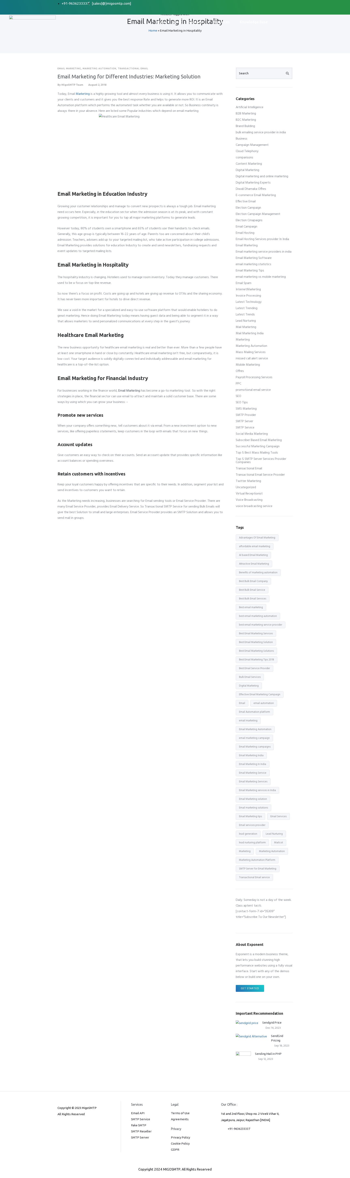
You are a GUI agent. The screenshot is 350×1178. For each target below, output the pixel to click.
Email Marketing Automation (255, 729)
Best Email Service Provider (254, 668)
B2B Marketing (246, 113)
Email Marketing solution (253, 799)
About (177, 22)
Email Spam (243, 283)
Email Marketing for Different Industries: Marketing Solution (129, 76)
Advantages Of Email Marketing (257, 538)
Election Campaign (248, 207)
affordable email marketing (254, 546)
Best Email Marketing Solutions (256, 651)
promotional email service (253, 390)
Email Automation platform (254, 712)
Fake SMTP (138, 1125)
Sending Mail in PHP (268, 1053)
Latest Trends (245, 314)
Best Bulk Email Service (252, 590)
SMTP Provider (246, 415)
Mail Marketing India (250, 333)
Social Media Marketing (252, 434)
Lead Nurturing (246, 321)
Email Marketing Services (253, 782)
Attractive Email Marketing (254, 564)
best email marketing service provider (260, 625)
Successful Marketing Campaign (258, 446)
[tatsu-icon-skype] (79, 1125)
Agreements (180, 1119)
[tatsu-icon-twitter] (85, 1125)
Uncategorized (246, 487)
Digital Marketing (247, 170)
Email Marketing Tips (250, 270)
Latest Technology (248, 302)
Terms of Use (180, 1113)
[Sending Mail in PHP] (243, 1059)
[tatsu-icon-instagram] (66, 1125)
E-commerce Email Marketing (256, 195)
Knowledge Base (254, 22)
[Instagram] (284, 4)
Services (195, 22)
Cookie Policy (180, 1143)
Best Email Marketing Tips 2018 (256, 660)
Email (242, 703)
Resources (221, 22)
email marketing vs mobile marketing (261, 277)
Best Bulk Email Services (252, 599)
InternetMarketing (248, 289)
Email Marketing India (251, 755)
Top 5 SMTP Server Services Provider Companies (261, 460)
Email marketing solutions (253, 808)
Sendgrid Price (272, 1022)
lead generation (248, 834)
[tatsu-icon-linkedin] (73, 1125)
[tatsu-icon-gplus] (59, 1125)
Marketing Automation (99, 68)
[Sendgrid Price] (247, 1023)
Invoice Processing (248, 295)
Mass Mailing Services (251, 352)
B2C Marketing (246, 120)
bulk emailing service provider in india (261, 132)
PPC (238, 383)
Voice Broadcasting (249, 500)
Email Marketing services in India (257, 790)
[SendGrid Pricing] (251, 1036)
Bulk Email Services (250, 677)
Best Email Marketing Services (256, 633)
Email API (137, 1113)
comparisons (244, 157)
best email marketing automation (258, 616)
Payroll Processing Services (254, 377)
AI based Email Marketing (253, 555)
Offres (240, 371)
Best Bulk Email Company (253, 581)
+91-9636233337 (239, 1128)
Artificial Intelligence (249, 107)
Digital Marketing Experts (253, 182)
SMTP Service (245, 427)
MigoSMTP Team (72, 84)
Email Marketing (69, 68)
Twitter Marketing (248, 481)
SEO (238, 396)
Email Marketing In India (252, 764)
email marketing (248, 721)
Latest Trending (246, 308)
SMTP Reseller (141, 1131)
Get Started (250, 988)
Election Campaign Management (258, 214)
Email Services (278, 816)
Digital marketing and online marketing (262, 176)
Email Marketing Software (254, 258)
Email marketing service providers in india (263, 251)
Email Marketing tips (250, 816)
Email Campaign (246, 226)
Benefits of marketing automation (258, 572)
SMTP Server (244, 421)
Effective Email (246, 201)
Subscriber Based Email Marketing (259, 440)
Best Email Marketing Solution (256, 642)
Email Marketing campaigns (255, 747)
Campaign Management (252, 145)
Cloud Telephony (247, 151)
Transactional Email (133, 68)
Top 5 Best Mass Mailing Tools (257, 452)
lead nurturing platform (252, 843)
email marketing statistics (253, 264)
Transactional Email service (254, 877)
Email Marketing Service (252, 773)
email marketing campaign (254, 738)
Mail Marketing (246, 327)
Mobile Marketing (248, 364)
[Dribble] (276, 4)
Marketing (83, 94)
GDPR (175, 1149)
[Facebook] (252, 4)
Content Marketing (249, 164)
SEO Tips (242, 402)
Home (161, 22)
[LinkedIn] (268, 4)
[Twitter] (260, 4)
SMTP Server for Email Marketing (257, 869)
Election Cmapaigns (249, 220)
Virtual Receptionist (249, 493)
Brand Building (245, 126)
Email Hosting (245, 233)
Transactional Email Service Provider (260, 474)
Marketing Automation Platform (257, 860)
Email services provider (252, 825)
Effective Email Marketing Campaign (259, 694)
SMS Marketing (246, 408)
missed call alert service (252, 358)
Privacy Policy (180, 1137)
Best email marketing (251, 607)
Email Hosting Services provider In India (262, 239)
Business (241, 138)
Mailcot (278, 843)
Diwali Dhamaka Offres (251, 189)
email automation (264, 703)
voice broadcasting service (254, 506)
